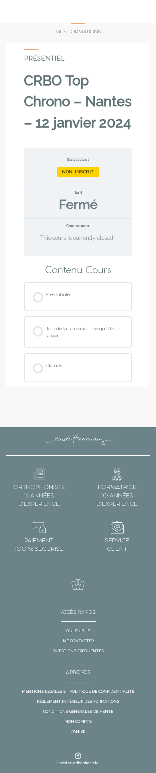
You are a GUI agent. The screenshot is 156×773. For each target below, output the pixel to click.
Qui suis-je (78, 631)
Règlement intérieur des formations (78, 701)
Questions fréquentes (78, 651)
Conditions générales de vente (78, 711)
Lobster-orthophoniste (78, 763)
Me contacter (78, 641)
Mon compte (78, 721)
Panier (78, 731)
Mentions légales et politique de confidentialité (78, 691)
